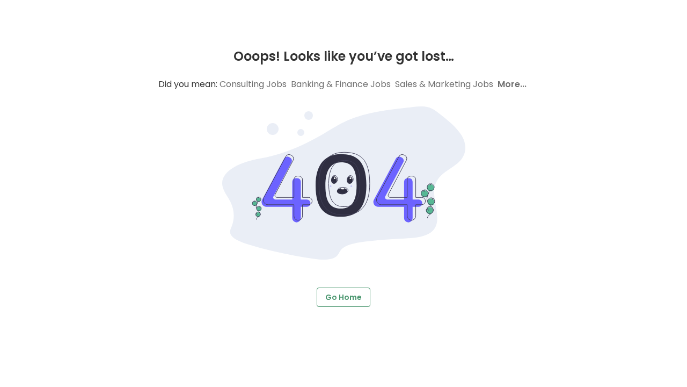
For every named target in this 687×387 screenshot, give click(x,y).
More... (512, 84)
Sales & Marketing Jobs (444, 84)
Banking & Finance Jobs (341, 84)
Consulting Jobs (253, 84)
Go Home (343, 297)
